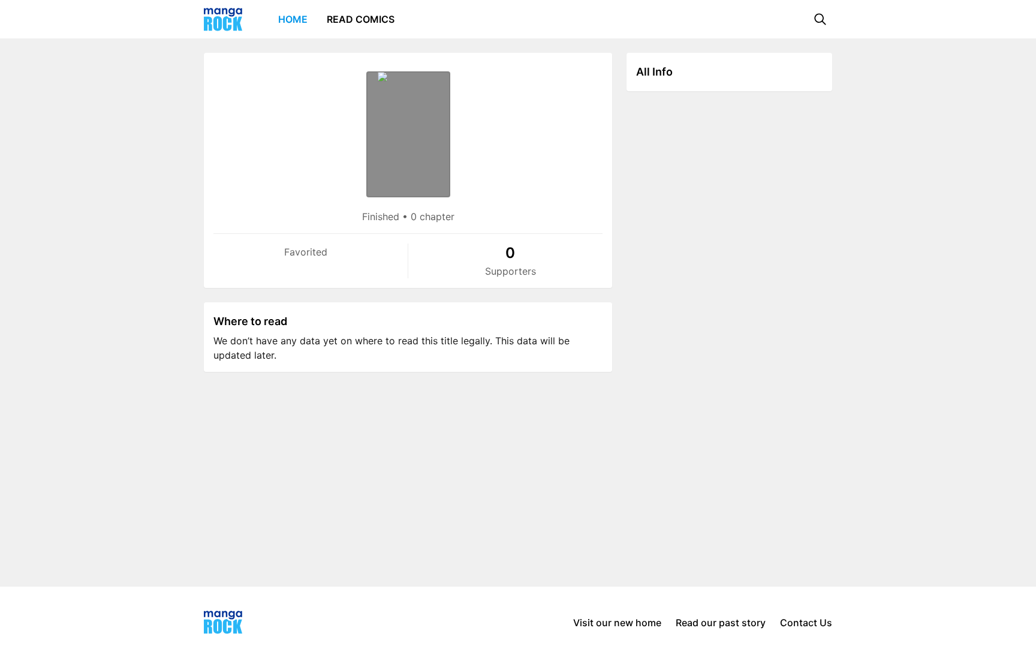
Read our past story (721, 623)
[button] (820, 19)
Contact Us (806, 623)
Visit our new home (617, 623)
